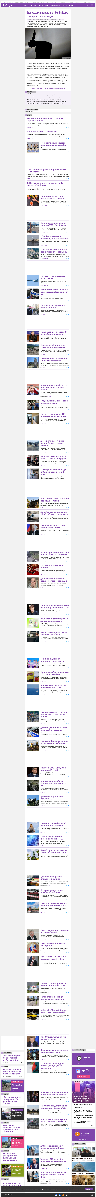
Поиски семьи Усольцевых (65, 2)
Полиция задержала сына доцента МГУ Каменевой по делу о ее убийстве (53, 332)
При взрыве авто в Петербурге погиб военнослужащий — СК (17, 1114)
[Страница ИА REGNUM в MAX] (56, 1195)
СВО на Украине (51, 2)
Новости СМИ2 (29, 111)
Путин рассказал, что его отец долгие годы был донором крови (53, 526)
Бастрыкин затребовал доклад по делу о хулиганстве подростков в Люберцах (45, 119)
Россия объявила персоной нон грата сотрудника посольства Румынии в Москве (53, 1174)
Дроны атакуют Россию (21, 2)
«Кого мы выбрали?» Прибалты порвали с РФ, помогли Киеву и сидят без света (46, 97)
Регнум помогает (68, 5)
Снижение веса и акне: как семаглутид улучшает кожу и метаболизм (53, 633)
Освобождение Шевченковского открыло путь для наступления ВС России (54, 742)
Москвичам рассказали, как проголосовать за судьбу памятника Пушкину (54, 1051)
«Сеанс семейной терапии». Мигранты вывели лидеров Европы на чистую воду (12, 1185)
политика (6, 1094)
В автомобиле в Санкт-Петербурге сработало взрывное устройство (51, 997)
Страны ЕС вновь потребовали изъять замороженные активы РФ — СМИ (53, 837)
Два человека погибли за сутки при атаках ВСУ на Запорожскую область (54, 673)
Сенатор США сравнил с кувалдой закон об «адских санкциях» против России (54, 1093)
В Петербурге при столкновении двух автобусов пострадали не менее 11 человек (53, 471)
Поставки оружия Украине (37, 2)
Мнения (40, 5)
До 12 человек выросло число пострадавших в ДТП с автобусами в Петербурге (45, 183)
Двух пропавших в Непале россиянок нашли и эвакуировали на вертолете (17, 1087)
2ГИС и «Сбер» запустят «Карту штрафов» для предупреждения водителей (54, 619)
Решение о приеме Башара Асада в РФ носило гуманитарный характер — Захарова (53, 387)
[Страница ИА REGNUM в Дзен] (67, 1195)
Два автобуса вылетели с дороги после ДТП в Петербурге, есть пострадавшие (53, 512)
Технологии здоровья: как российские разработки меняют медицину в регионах (46, 101)
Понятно (88, 1189)
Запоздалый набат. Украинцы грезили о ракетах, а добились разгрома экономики (10, 1156)
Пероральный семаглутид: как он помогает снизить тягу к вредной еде (52, 197)
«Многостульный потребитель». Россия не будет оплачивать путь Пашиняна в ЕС (11, 1128)
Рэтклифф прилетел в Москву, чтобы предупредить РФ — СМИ (53, 768)
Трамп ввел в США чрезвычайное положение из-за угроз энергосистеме (53, 1160)
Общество (14, 1110)
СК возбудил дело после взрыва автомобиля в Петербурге (51, 891)
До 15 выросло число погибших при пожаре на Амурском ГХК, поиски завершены (52, 442)
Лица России (55, 5)
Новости (26, 5)
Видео (47, 5)
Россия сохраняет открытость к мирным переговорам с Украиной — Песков (54, 957)
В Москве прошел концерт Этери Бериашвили (51, 566)
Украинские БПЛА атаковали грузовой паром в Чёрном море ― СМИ (53, 686)
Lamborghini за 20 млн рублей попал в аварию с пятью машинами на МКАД (53, 1011)
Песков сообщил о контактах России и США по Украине (53, 944)
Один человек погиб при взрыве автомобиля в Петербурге (51, 877)
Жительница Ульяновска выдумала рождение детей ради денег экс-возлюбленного (52, 1065)
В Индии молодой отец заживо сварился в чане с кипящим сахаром (17, 1171)
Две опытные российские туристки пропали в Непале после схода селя (44, 99)
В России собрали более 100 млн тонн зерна (42, 131)
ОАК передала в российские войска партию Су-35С (52, 277)
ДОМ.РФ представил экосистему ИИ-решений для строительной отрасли (53, 1146)
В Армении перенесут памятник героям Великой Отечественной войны (17, 1143)
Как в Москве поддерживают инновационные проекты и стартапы (52, 659)
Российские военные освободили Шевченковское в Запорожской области (53, 782)
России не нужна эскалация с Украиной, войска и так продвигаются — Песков (54, 1120)
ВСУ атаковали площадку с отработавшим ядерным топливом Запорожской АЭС (54, 1106)
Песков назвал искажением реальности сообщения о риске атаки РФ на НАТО (53, 904)
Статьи (33, 5)
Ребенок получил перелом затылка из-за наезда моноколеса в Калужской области (54, 290)
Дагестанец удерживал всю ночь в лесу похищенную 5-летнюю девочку (53, 728)
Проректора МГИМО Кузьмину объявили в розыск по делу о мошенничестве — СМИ (54, 606)
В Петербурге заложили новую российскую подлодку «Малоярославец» (54, 237)
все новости (5, 1062)
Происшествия (15, 1082)
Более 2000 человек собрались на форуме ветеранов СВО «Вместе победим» (46, 170)
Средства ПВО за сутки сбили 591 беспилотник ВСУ (52, 797)
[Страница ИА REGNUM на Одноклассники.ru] (63, 1195)
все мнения (19, 1076)
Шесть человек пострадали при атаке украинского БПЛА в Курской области (12, 1058)
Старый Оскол (31, 19)
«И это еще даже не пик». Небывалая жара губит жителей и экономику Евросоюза (12, 1100)
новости (29, 115)
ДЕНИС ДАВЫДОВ (7, 1076)
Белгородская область (42, 19)
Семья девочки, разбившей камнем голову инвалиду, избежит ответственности (46, 94)
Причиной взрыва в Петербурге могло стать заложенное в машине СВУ (53, 984)
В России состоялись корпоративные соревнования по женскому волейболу (53, 143)
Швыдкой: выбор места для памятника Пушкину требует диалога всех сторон (53, 850)
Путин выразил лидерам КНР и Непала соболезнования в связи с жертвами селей (53, 714)
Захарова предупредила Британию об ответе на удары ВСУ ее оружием (53, 824)
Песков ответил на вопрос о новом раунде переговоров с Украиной (54, 931)
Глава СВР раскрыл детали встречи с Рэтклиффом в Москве (53, 1037)
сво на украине (79, 1082)
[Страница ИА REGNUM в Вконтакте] (60, 1195)
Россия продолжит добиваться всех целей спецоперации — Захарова (54, 499)
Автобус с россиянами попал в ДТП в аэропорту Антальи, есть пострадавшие (53, 457)
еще (92, 1125)
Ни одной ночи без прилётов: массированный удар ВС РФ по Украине (83, 1098)
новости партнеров (32, 109)
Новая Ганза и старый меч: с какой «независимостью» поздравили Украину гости (12, 1071)
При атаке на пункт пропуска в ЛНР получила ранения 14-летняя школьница (54, 415)
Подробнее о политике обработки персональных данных (70, 1189)
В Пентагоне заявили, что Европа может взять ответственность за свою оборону (53, 250)
